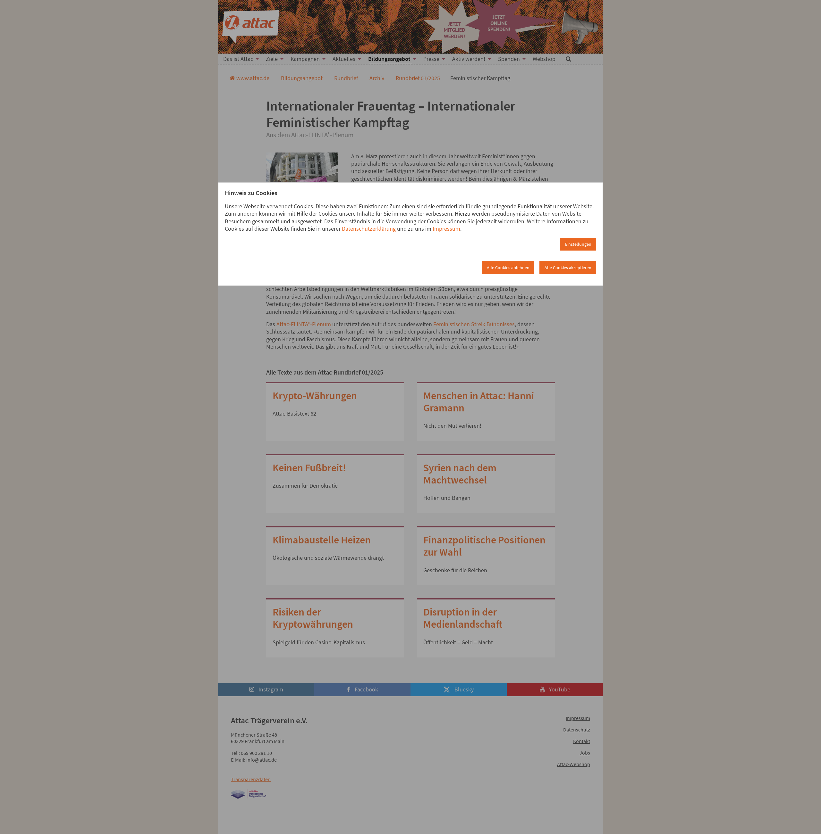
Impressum (446, 228)
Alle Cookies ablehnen (508, 267)
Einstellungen (578, 244)
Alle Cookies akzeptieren (568, 267)
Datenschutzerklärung (369, 228)
